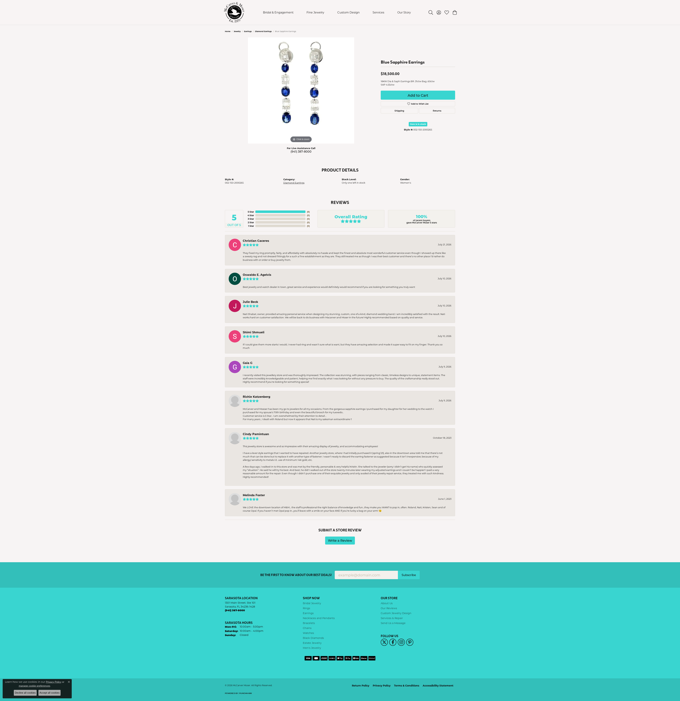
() (308, 211)
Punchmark (245, 693)
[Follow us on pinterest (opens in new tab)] (409, 642)
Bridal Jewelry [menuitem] (312, 603)
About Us (387, 603)
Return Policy (360, 685)
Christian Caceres (256, 241)
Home (227, 31)
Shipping (399, 110)
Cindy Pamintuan (256, 434)
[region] (301, 90)
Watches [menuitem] (308, 633)
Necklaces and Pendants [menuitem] (319, 618)
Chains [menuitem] (307, 628)
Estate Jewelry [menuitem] (312, 643)
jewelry (237, 31)
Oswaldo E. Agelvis (257, 275)
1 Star (251, 225)
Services (378, 12)
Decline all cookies (25, 692)
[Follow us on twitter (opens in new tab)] (384, 642)
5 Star (251, 211)
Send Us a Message (393, 623)
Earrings (248, 31)
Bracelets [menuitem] (309, 623)
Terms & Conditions (406, 685)
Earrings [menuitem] (308, 613)
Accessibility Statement (438, 685)
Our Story (404, 12)
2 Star (251, 222)
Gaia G (247, 363)
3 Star (251, 218)
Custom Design (348, 12)
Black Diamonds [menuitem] (313, 638)
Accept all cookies (49, 692)
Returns (437, 110)
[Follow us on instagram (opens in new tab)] (401, 642)
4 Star (251, 215)
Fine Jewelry (315, 12)
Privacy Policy (381, 685)
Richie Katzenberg (256, 396)
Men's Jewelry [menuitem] (312, 647)
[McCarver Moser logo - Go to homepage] (234, 12)
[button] (431, 12)
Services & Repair (392, 618)
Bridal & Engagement (278, 12)
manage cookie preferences (34, 685)
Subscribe (409, 575)
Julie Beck (250, 302)
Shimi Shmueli (253, 332)
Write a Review (340, 540)
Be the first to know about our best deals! (296, 575)
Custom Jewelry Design (396, 613)
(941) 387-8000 (301, 151)
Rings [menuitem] (306, 608)
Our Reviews (389, 608)
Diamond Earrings (263, 31)
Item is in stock (418, 124)
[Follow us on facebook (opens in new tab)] (392, 642)
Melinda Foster (254, 495)
